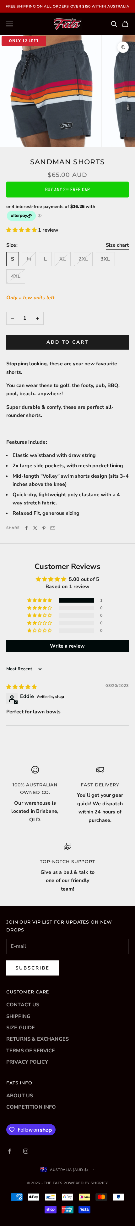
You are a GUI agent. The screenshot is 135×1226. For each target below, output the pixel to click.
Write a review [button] (67, 646)
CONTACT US (23, 1004)
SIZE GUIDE (20, 1027)
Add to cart (67, 342)
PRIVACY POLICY (27, 1062)
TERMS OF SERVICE (30, 1050)
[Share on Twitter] (35, 528)
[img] (21, 686)
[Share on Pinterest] (43, 528)
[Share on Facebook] (26, 528)
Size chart (117, 245)
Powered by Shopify (85, 1183)
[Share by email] (52, 528)
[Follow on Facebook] (9, 1151)
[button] (22, 230)
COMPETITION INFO (31, 1107)
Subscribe (32, 968)
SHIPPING (18, 1016)
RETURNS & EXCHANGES (37, 1039)
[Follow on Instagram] (26, 1151)
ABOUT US (19, 1095)
